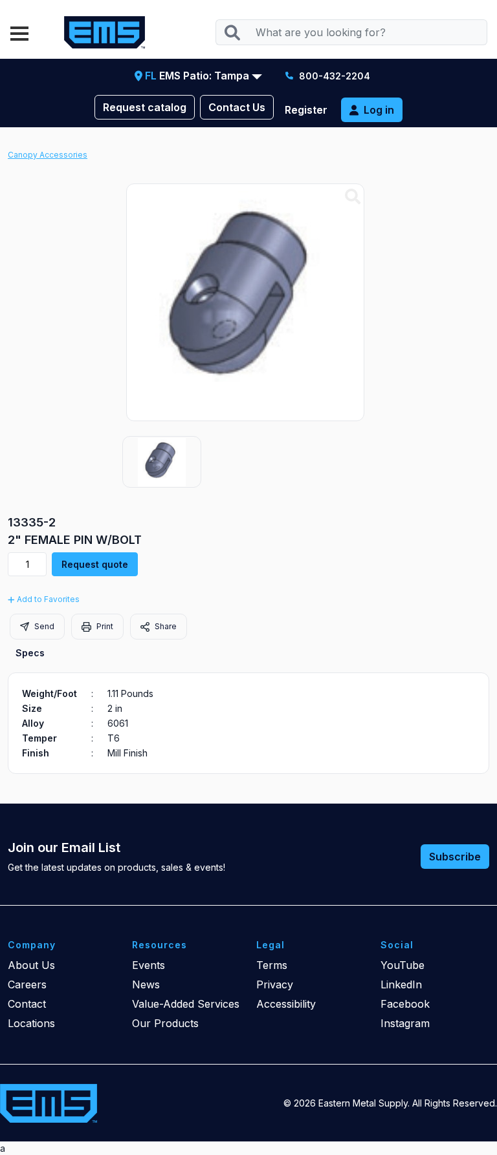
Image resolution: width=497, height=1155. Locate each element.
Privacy (274, 984)
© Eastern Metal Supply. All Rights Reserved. (390, 1103)
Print (103, 626)
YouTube (403, 965)
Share (165, 626)
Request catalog (144, 107)
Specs (30, 652)
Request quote (94, 564)
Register (306, 109)
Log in (379, 109)
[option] (161, 462)
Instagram (405, 1023)
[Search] (231, 32)
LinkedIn (401, 984)
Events (148, 965)
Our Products (165, 1023)
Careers (27, 984)
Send (43, 626)
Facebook (405, 1003)
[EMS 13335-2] (352, 197)
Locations (31, 1023)
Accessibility (286, 1003)
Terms (271, 965)
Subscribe (455, 856)
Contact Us (236, 107)
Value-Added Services (185, 1003)
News (146, 984)
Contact (27, 1003)
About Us (31, 965)
